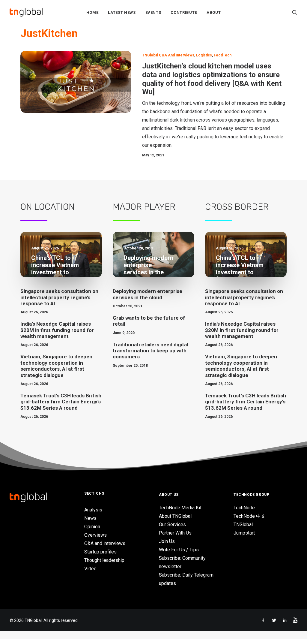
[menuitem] (92, 12)
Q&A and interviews (104, 543)
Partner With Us (175, 533)
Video (90, 568)
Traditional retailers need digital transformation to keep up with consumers (150, 351)
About (214, 12)
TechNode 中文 (250, 516)
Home (92, 12)
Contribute (184, 12)
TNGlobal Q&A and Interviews (168, 55)
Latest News (122, 12)
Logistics (204, 55)
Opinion (92, 526)
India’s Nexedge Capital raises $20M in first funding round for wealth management (57, 330)
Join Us (167, 541)
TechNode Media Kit (180, 508)
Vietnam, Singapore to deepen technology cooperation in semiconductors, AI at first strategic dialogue (56, 366)
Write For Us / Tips (179, 550)
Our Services (172, 524)
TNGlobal (243, 524)
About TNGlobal (175, 516)
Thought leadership (104, 560)
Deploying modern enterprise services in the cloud (147, 294)
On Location (47, 207)
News (90, 518)
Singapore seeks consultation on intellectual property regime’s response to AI (59, 297)
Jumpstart (244, 533)
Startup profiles (100, 552)
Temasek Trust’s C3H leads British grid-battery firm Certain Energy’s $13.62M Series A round (60, 402)
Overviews (95, 535)
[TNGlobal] (26, 12)
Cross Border (237, 207)
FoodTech (222, 55)
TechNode (244, 508)
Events (153, 12)
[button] (294, 12)
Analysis (93, 510)
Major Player (144, 207)
